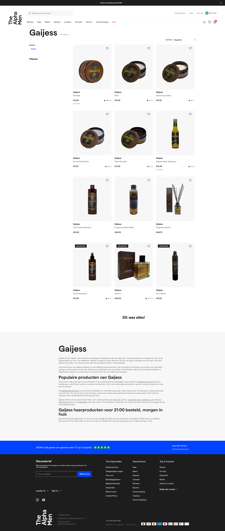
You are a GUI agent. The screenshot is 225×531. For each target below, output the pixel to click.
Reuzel (162, 467)
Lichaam (136, 480)
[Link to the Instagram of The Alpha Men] (37, 500)
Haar (135, 467)
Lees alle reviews (179, 446)
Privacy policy (132, 524)
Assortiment (139, 461)
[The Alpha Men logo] (15, 18)
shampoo (146, 400)
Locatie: (39, 491)
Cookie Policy (111, 496)
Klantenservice (112, 467)
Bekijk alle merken (167, 489)
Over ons (109, 475)
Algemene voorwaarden (115, 524)
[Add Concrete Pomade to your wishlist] (107, 114)
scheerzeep (82, 402)
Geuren (136, 488)
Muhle (162, 480)
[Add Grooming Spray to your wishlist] (107, 246)
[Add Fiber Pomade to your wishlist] (148, 114)
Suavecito (164, 475)
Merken (32, 45)
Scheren (136, 484)
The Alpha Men (114, 461)
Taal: (54, 491)
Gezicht (136, 475)
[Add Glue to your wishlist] (148, 48)
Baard (135, 471)
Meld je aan (85, 474)
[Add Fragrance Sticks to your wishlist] (190, 180)
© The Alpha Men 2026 (113, 521)
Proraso (163, 471)
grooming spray (134, 400)
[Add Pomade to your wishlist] (107, 48)
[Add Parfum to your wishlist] (148, 246)
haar (115, 400)
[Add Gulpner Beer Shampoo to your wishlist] (190, 114)
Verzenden (110, 488)
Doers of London (167, 484)
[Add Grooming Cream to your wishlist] (190, 48)
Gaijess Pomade (145, 382)
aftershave (63, 402)
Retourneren (111, 492)
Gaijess (33, 49)
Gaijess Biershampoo (70, 391)
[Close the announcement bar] (220, 2)
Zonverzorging (139, 492)
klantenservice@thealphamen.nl (71, 518)
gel (118, 400)
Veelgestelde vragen (114, 471)
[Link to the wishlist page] (209, 22)
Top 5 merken (167, 461)
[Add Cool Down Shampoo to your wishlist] (107, 180)
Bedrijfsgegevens (113, 480)
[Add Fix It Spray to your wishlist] (190, 246)
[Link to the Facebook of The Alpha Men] (43, 500)
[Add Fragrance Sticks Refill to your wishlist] (148, 180)
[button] (48, 45)
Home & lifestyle (139, 500)
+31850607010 (64, 515)
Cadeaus (136, 496)
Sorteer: (169, 40)
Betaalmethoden (113, 484)
